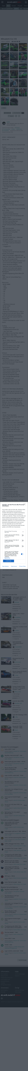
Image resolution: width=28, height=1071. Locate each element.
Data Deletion (5, 566)
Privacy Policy (22, 566)
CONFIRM (8, 561)
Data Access (14, 566)
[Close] (25, 504)
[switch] (22, 535)
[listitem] (14, 532)
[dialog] (14, 535)
